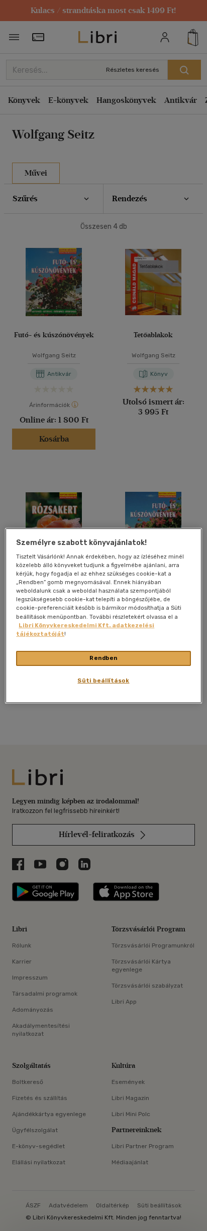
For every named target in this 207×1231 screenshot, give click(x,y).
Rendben (103, 657)
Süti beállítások (103, 680)
